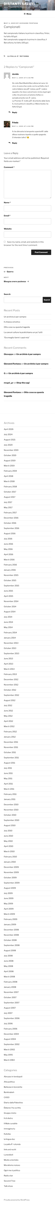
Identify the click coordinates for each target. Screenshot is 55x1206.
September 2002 (11, 1044)
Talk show (8, 1186)
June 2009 (8, 898)
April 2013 (8, 664)
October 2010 (10, 815)
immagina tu (9, 1129)
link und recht (10, 1149)
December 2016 (11, 518)
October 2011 (10, 752)
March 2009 (9, 914)
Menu (28, 14)
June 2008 (8, 961)
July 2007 (8, 1013)
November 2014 (11, 601)
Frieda (15, 122)
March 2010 (9, 851)
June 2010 (8, 836)
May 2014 (8, 627)
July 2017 (8, 502)
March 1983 (9, 1060)
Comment (9, 167)
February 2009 (10, 919)
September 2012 (11, 695)
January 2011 (9, 799)
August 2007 (10, 1008)
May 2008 (8, 966)
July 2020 (8, 445)
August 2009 (10, 888)
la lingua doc (9, 1139)
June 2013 (8, 658)
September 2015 (11, 586)
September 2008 (12, 945)
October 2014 (10, 606)
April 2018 (8, 476)
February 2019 (10, 471)
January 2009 (10, 924)
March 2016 (9, 560)
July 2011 (8, 768)
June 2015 (8, 591)
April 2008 (9, 971)
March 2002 (9, 1049)
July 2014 (8, 617)
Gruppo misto (10, 1113)
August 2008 (10, 950)
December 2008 (11, 930)
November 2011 (11, 747)
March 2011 (9, 789)
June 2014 (8, 622)
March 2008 (9, 977)
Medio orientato (11, 1160)
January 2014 (10, 638)
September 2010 (11, 820)
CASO (6, 1097)
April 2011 (8, 784)
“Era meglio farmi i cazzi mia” (17, 337)
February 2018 (10, 486)
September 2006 (12, 1018)
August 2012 (9, 700)
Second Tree (9, 1181)
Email (7, 216)
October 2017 (10, 492)
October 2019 (10, 455)
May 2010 (8, 841)
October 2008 (10, 940)
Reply (14, 112)
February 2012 (10, 731)
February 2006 (10, 1029)
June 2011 (8, 773)
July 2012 (8, 705)
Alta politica (9, 1082)
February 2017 (10, 512)
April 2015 (8, 596)
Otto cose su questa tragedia (17, 327)
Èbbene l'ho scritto (12, 1108)
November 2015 (11, 575)
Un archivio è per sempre (15, 317)
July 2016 (8, 539)
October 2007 (10, 997)
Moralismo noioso (12, 1165)
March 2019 (9, 466)
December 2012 (11, 679)
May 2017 (8, 507)
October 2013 (10, 648)
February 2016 (10, 565)
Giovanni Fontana (28, 23)
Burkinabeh (9, 1092)
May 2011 (8, 778)
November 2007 (11, 992)
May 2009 (8, 903)
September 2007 (11, 1003)
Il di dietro (8, 1118)
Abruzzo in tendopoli (13, 1076)
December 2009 (11, 867)
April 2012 (8, 721)
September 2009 (12, 883)
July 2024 (8, 434)
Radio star (8, 1176)
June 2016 (8, 544)
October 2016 (10, 523)
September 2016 (11, 528)
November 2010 (11, 810)
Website (8, 229)
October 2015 (10, 580)
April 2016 (8, 554)
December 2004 (11, 1034)
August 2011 (9, 763)
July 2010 (8, 831)
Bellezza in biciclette (13, 1087)
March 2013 (9, 669)
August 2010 (9, 825)
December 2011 (11, 742)
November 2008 (11, 935)
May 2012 (8, 716)
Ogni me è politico (12, 1170)
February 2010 (10, 857)
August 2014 (9, 612)
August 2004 (10, 1039)
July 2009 (8, 893)
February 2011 (10, 794)
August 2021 (9, 440)
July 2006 (8, 1023)
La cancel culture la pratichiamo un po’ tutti (23, 332)
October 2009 (10, 877)
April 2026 (8, 429)
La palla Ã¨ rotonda (18, 56)
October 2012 (10, 690)
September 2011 (11, 757)
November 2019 (11, 450)
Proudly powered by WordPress (17, 1200)
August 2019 (9, 460)
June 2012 (8, 711)
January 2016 (10, 570)
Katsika (7, 1134)
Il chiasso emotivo (12, 322)
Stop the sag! (23, 383)
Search (7, 294)
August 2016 (9, 533)
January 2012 (10, 737)
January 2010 (10, 862)
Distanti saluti (19, 4)
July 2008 (8, 956)
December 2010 (11, 804)
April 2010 (8, 846)
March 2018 (9, 481)
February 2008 (10, 982)
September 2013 (11, 653)
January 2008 (10, 987)
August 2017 (9, 497)
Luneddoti (8, 1155)
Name (7, 202)
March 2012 (9, 726)
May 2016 (8, 549)
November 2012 (11, 685)
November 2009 (11, 872)
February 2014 (10, 632)
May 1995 (8, 1055)
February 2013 (10, 674)
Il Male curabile (10, 1123)
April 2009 (9, 909)
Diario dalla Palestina (13, 1102)
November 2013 (11, 643)
